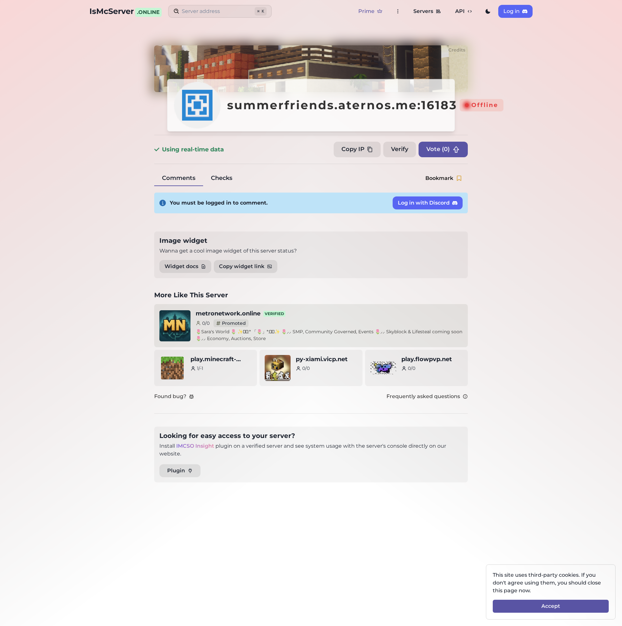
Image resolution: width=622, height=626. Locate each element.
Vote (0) (438, 149)
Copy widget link (241, 266)
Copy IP (352, 149)
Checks (221, 178)
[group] (487, 11)
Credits (456, 50)
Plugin (176, 470)
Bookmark (439, 178)
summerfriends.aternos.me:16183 (342, 105)
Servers (423, 11)
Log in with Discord (424, 203)
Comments (178, 178)
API (460, 11)
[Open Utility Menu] (397, 11)
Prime (366, 11)
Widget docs (181, 266)
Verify (399, 149)
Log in (511, 11)
